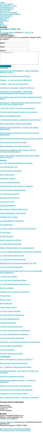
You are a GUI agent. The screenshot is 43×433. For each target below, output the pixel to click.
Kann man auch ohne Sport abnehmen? (14, 363)
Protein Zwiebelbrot (7, 350)
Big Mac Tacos (5, 300)
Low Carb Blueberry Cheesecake (12, 221)
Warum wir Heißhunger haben (10, 116)
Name (2, 43)
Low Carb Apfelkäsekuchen (10, 182)
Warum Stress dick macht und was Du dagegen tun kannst (21, 138)
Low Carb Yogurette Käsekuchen (12, 315)
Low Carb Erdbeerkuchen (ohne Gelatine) (15, 284)
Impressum (8, 429)
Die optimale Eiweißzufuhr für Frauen (13, 142)
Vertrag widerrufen (7, 422)
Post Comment (5, 66)
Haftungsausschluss (23, 430)
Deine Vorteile (5, 11)
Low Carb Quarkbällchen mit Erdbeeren (14, 334)
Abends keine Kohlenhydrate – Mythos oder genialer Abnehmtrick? (19, 128)
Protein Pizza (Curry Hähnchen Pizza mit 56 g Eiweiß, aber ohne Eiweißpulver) (21, 272)
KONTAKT (4, 26)
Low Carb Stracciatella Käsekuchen (13, 259)
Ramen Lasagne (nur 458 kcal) (11, 240)
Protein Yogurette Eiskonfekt (11, 171)
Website (3, 51)
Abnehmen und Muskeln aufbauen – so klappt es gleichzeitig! (17, 381)
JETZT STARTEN (6, 4)
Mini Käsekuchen (6, 303)
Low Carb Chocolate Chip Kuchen (12, 338)
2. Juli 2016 (27, 32)
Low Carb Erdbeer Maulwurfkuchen (13, 190)
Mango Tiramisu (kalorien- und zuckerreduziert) (17, 248)
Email (2, 47)
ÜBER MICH (4, 21)
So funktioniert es (6, 9)
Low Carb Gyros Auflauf (8, 276)
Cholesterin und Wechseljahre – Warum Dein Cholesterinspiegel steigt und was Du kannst (16, 92)
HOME (2, 2)
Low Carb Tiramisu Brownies (10, 311)
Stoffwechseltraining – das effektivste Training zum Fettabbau (19, 372)
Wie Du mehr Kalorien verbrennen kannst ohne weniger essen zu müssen (19, 156)
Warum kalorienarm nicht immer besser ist (15, 146)
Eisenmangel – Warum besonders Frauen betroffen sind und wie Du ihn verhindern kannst (20, 103)
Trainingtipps (5, 357)
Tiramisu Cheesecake (8, 323)
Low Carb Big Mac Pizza (9, 167)
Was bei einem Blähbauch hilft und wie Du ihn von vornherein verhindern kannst (18, 151)
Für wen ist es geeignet (8, 12)
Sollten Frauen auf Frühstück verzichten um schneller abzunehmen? (19, 134)
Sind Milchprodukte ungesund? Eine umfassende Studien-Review (21, 98)
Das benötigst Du (6, 16)
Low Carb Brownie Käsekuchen (11, 327)
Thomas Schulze (8, 32)
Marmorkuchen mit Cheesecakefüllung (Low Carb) (18, 263)
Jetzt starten (5, 17)
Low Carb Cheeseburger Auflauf (11, 353)
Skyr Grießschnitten (7, 175)
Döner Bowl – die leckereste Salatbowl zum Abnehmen (20, 342)
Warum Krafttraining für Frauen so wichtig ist (16, 359)
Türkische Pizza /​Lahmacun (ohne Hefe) (14, 292)
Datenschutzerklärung (22, 429)
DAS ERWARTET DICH (8, 6)
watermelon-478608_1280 (10, 29)
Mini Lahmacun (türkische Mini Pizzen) (14, 209)
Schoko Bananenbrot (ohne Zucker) (13, 213)
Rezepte (3, 160)
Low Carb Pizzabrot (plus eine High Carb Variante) (18, 229)
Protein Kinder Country (8, 307)
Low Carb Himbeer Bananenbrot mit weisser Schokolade (20, 252)
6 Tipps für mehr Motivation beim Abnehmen (16, 390)
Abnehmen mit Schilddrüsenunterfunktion (15, 76)
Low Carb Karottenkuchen (9, 194)
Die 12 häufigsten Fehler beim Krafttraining (15, 367)
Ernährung (4, 68)
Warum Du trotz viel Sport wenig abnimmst (15, 386)
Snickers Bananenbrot (8, 205)
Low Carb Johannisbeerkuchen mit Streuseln (16, 163)
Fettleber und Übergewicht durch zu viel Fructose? (18, 112)
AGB (1, 429)
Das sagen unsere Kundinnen (10, 14)
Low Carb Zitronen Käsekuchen (11, 267)
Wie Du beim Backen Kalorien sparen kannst (16, 124)
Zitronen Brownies (6, 236)
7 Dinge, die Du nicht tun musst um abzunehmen (17, 108)
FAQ (1, 22)
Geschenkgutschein (7, 430)
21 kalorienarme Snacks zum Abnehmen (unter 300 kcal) (20, 120)
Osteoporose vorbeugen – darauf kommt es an (17, 88)
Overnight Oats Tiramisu (9, 217)
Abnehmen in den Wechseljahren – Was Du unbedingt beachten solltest (19, 71)
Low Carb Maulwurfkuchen (9, 319)
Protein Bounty (5, 232)
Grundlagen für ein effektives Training (13, 393)
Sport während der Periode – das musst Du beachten (19, 397)
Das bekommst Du (7, 7)
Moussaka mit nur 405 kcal (10, 198)
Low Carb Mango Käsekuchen (11, 244)
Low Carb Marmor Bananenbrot (11, 346)
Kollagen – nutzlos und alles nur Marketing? (16, 80)
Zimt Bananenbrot (6, 225)
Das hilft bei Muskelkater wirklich (12, 376)
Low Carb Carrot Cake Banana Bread (13, 280)
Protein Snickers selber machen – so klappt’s (16, 186)
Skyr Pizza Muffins (6, 288)
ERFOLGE (3, 19)
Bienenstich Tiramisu (7, 178)
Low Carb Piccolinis (7, 202)
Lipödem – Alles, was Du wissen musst (14, 84)
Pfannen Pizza (5, 296)
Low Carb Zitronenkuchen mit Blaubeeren (15, 330)
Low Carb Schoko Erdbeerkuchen (12, 255)
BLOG (2, 24)
